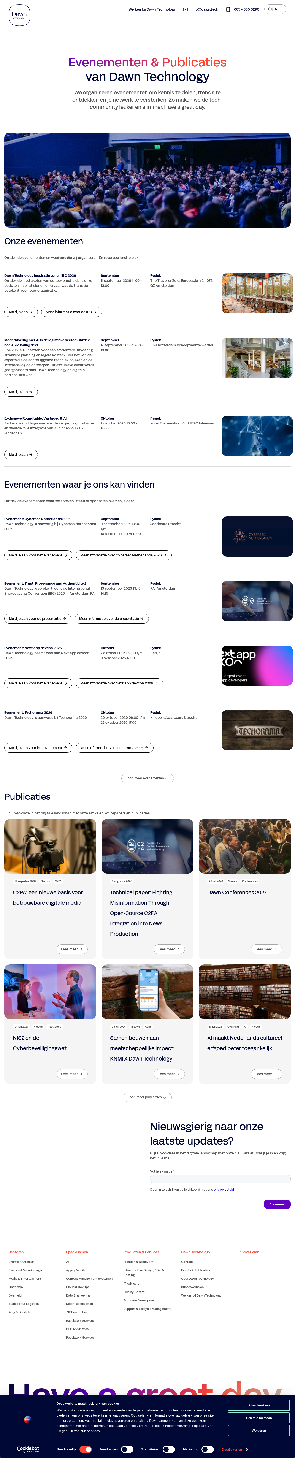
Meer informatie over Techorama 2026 (112, 747)
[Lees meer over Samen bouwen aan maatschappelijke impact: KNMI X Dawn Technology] (147, 991)
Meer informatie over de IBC (69, 311)
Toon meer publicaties (145, 1097)
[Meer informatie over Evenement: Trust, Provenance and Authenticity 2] (257, 601)
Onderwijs (16, 1287)
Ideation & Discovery (138, 1262)
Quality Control (134, 1292)
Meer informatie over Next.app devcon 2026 (116, 683)
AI (67, 1262)
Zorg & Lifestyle (19, 1312)
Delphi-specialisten (79, 1304)
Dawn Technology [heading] (195, 1252)
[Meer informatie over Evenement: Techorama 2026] (257, 730)
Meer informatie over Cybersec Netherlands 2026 (121, 555)
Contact (187, 1262)
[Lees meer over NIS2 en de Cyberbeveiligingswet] (50, 991)
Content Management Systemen (89, 1279)
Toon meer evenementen (145, 778)
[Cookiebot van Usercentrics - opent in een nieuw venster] (28, 1449)
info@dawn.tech (205, 9)
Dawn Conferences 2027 (237, 892)
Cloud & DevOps (77, 1287)
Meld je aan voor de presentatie (35, 618)
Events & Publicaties (195, 1270)
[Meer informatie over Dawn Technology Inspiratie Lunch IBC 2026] (257, 293)
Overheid (15, 1295)
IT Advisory (132, 1284)
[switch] (127, 1449)
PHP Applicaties (77, 1329)
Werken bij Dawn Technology (152, 9)
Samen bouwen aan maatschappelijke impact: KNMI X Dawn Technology (142, 1048)
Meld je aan (18, 311)
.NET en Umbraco (78, 1312)
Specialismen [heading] (77, 1252)
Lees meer (69, 949)
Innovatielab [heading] (249, 1252)
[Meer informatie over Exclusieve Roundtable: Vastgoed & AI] (257, 436)
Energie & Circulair (21, 1262)
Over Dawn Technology (197, 1279)
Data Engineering (78, 1295)
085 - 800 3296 (246, 9)
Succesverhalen (192, 1287)
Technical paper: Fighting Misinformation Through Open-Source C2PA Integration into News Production (141, 913)
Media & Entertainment (25, 1279)
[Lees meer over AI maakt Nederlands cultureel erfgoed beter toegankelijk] (245, 991)
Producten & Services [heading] (141, 1252)
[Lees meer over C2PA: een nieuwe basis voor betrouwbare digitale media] (50, 846)
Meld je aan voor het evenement (35, 555)
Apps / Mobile (75, 1270)
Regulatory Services (80, 1321)
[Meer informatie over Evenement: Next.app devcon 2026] (257, 666)
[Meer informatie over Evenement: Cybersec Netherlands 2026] (257, 536)
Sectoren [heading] (16, 1252)
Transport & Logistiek (24, 1304)
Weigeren (259, 1430)
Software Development (140, 1300)
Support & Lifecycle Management (147, 1309)
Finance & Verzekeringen (26, 1270)
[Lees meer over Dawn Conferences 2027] (245, 846)
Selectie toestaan (259, 1418)
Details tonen (232, 1449)
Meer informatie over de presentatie (109, 618)
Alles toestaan (259, 1405)
